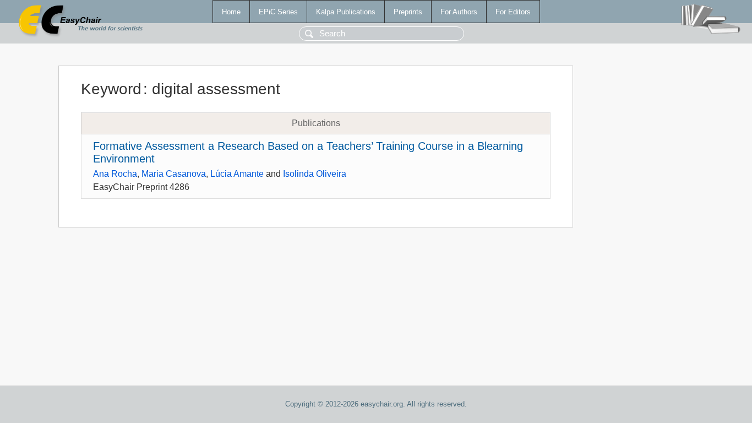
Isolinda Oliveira (314, 173)
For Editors (513, 12)
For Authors (458, 12)
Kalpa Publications (345, 12)
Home (231, 12)
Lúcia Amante (237, 173)
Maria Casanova (173, 173)
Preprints (408, 12)
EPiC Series (278, 12)
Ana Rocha (115, 173)
